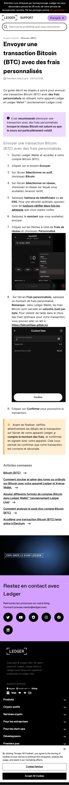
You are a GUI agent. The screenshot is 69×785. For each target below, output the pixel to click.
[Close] (64, 749)
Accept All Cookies (34, 776)
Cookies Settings (34, 766)
